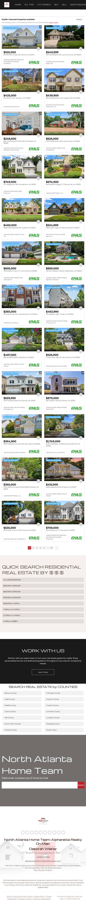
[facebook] (23, 832)
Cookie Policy (39, 896)
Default (79, 19)
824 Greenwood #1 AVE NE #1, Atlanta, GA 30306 (19, 142)
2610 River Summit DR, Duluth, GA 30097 (19, 530)
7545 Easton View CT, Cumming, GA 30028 (20, 271)
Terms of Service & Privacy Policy (20, 896)
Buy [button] (56, 5)
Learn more (53, 22)
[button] (6, 4)
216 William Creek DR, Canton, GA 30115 (18, 55)
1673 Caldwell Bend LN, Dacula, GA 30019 (19, 401)
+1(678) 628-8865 (43, 857)
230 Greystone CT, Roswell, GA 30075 (60, 530)
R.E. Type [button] (29, 5)
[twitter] (31, 832)
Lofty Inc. (70, 896)
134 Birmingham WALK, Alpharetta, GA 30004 (64, 271)
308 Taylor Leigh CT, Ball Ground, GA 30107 (63, 228)
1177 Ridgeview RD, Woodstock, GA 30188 (19, 184)
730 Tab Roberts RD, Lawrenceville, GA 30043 (63, 55)
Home (18, 5)
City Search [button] (44, 5)
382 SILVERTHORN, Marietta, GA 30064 (18, 357)
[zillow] (36, 832)
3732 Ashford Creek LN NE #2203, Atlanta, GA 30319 (21, 488)
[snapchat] (54, 832)
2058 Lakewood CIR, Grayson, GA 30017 (61, 487)
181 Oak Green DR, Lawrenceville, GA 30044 (20, 314)
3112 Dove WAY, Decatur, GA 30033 (16, 98)
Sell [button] (64, 5)
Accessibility (46, 899)
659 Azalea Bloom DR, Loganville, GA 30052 (63, 98)
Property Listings (25, 899)
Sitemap (36, 899)
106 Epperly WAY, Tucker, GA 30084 (59, 314)
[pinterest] (58, 832)
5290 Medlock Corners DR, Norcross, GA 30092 (21, 444)
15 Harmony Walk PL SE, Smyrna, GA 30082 (63, 357)
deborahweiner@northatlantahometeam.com (43, 861)
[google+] (63, 832)
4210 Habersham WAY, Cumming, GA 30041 (63, 141)
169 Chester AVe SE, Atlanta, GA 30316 (60, 401)
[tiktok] (49, 832)
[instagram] (40, 832)
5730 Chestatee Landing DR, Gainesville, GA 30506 (63, 445)
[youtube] (45, 832)
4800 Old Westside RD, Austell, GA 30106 (19, 228)
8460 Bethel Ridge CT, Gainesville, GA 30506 (63, 184)
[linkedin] (27, 832)
